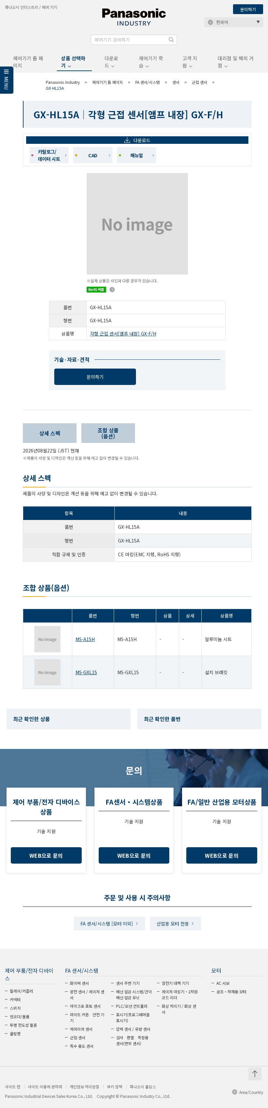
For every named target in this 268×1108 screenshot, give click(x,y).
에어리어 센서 (81, 1029)
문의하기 (248, 9)
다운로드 (111, 62)
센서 (175, 82)
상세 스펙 (49, 433)
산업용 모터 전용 (173, 923)
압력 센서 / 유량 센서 (133, 1029)
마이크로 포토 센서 (85, 1006)
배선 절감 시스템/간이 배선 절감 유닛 (134, 994)
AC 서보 (222, 983)
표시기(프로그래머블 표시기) (133, 1017)
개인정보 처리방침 (84, 1087)
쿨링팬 (15, 1033)
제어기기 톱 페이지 (28, 62)
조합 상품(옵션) (108, 433)
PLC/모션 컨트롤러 (131, 1006)
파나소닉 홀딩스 (143, 1087)
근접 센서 (199, 82)
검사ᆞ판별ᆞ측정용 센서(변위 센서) (132, 1040)
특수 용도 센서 (81, 1046)
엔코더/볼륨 (19, 1016)
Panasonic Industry (63, 82)
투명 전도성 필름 (23, 1025)
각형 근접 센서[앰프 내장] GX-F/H (123, 333)
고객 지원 (189, 62)
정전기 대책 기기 (175, 983)
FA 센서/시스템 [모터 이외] (106, 923)
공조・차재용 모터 (231, 991)
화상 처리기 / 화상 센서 (179, 1009)
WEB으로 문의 (46, 855)
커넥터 (15, 999)
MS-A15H (85, 639)
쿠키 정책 (114, 1087)
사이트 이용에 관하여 (45, 1087)
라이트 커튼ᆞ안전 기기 (87, 1017)
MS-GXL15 (86, 672)
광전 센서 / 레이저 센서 (87, 994)
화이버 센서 (79, 983)
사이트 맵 (12, 1087)
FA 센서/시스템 (147, 82)
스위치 (15, 1008)
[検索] (171, 39)
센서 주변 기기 (128, 983)
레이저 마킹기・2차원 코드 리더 (180, 994)
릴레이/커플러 (21, 991)
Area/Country (251, 1092)
